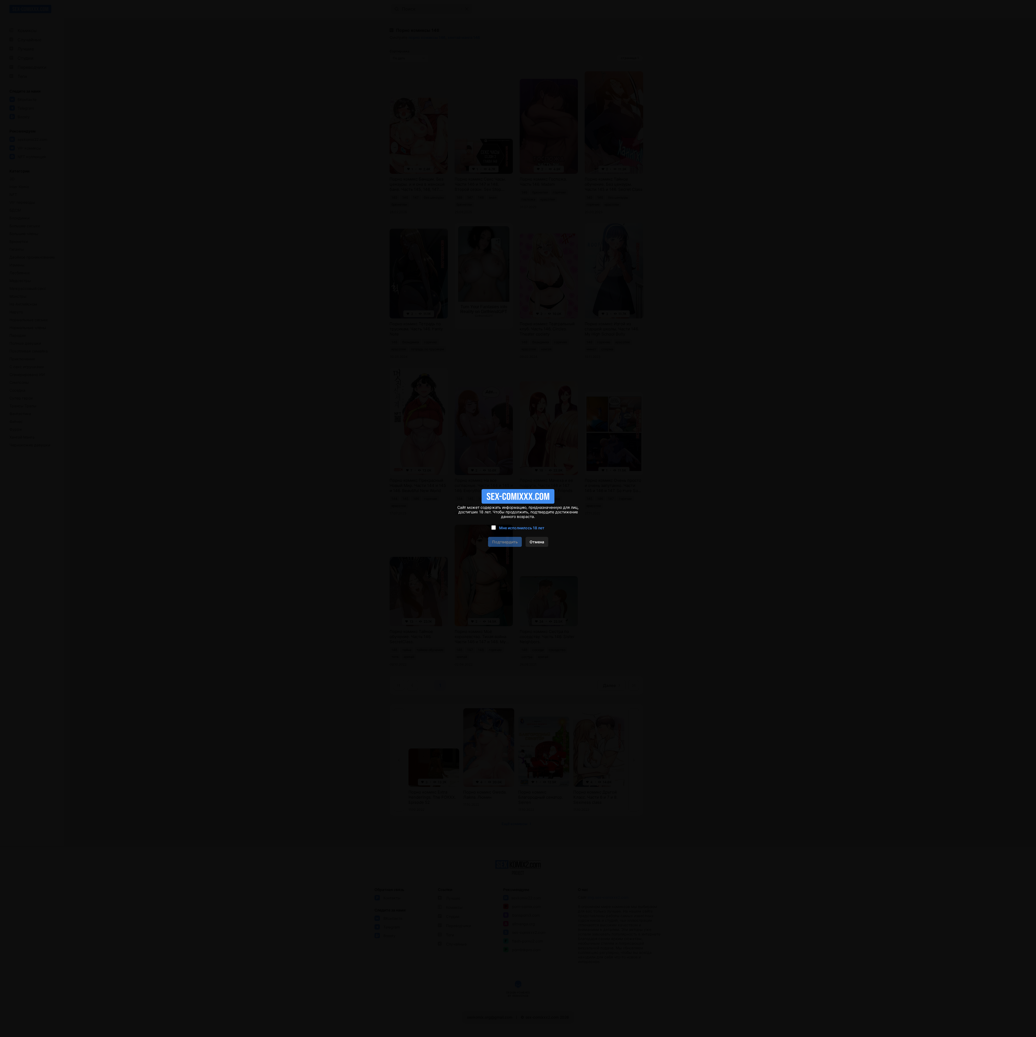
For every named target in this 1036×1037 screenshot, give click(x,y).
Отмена (537, 542)
